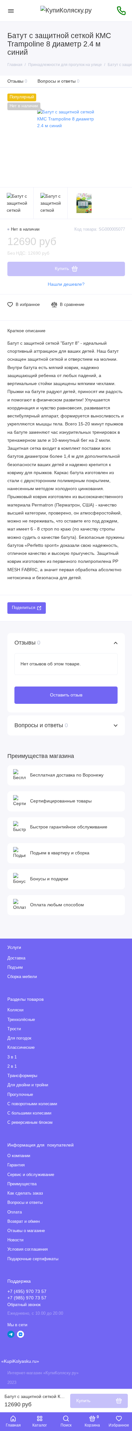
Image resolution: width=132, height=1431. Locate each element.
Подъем (15, 967)
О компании (18, 1156)
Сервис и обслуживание (30, 1174)
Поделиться (23, 607)
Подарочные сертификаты (32, 1259)
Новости (15, 1240)
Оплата (14, 1212)
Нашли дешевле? (66, 284)
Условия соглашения (27, 1249)
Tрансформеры (22, 1075)
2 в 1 (12, 1066)
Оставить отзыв (66, 694)
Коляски (15, 1010)
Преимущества (22, 1184)
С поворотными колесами (32, 1104)
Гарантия (16, 1165)
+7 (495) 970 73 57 (26, 1291)
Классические (21, 1047)
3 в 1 (12, 1057)
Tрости (14, 1029)
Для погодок (19, 1038)
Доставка (16, 958)
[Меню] (11, 10)
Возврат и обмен (23, 1221)
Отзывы (17, 81)
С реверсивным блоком (30, 1122)
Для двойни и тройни (27, 1085)
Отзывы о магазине (26, 1231)
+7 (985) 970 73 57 (26, 1297)
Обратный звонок (24, 1305)
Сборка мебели (22, 977)
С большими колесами (29, 1113)
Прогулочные (20, 1094)
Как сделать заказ (25, 1193)
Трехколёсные (21, 1019)
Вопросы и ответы (58, 81)
